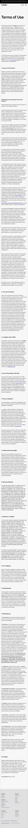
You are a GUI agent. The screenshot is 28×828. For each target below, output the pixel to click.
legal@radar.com (11, 366)
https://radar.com (18, 195)
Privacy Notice (9, 127)
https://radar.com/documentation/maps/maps (11, 203)
